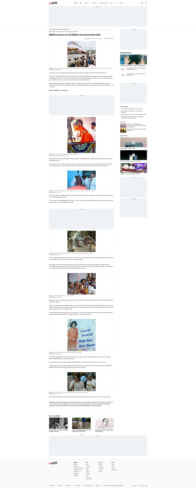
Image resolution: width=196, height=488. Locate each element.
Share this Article (109, 38)
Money (94, 3)
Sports (87, 469)
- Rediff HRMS (76, 471)
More (121, 3)
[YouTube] (143, 485)
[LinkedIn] (146, 485)
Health (112, 464)
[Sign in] (146, 3)
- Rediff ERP (75, 475)
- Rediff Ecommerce (77, 469)
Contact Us (97, 485)
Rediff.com (109, 485)
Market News (101, 468)
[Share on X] (135, 485)
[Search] (142, 3)
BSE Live (100, 464)
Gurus (111, 3)
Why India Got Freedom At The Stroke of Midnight (132, 111)
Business (88, 466)
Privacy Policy (68, 485)
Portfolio (100, 471)
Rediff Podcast (89, 479)
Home (75, 3)
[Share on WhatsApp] (132, 485)
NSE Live (100, 466)
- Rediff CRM (75, 473)
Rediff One (75, 466)
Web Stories (124, 136)
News (86, 3)
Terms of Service (77, 485)
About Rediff (51, 485)
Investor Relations (88, 485)
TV (116, 3)
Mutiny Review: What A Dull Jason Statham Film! (133, 114)
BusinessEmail (104, 3)
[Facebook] (138, 485)
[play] (133, 142)
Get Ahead (88, 473)
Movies (87, 468)
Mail (81, 3)
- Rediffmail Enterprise (77, 468)
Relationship (114, 469)
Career (112, 468)
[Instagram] (140, 485)
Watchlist (101, 469)
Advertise (59, 485)
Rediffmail (75, 464)
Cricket (87, 471)
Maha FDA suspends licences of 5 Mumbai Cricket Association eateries (132, 117)
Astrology (88, 477)
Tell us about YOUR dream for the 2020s (131, 109)
